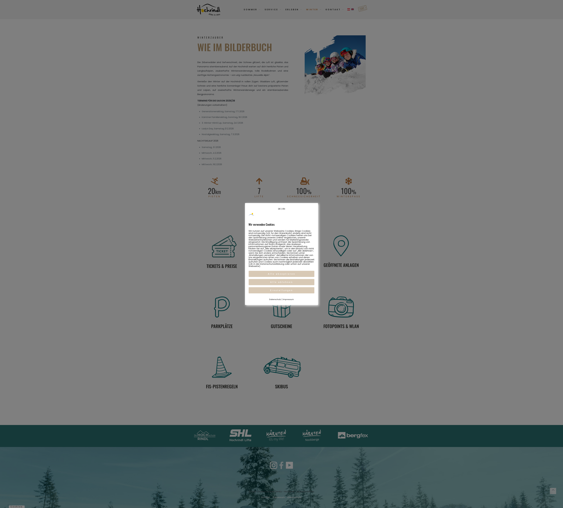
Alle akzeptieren (281, 274)
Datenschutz (275, 299)
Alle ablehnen (281, 282)
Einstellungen (281, 290)
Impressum (288, 299)
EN (284, 208)
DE (279, 208)
